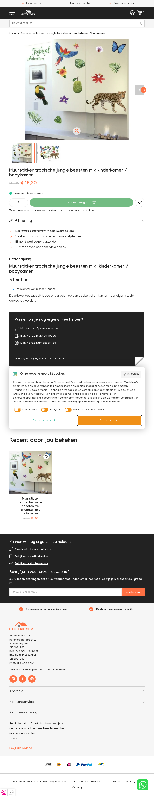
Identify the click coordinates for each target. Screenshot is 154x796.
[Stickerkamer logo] (28, 13)
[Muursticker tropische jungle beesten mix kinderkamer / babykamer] (30, 472)
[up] (23, 202)
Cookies (115, 781)
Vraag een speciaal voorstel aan (73, 211)
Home (13, 33)
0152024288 (16, 659)
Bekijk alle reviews (20, 748)
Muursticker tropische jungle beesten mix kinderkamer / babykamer (63, 33)
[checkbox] (25, 410)
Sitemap (77, 787)
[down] (14, 202)
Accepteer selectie (45, 420)
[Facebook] (22, 679)
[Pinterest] (32, 679)
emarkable (61, 781)
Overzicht (133, 374)
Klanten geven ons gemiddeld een (42, 247)
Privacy (130, 781)
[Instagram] (13, 679)
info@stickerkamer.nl (22, 663)
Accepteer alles (109, 420)
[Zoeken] (141, 23)
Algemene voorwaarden (88, 781)
